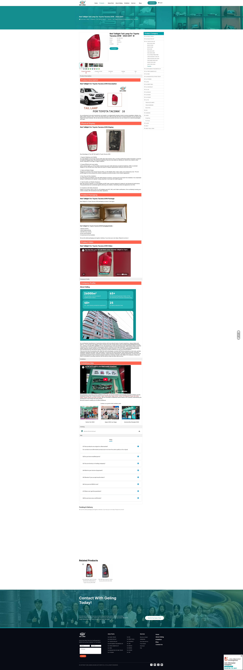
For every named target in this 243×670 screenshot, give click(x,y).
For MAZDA (148, 94)
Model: (111, 38)
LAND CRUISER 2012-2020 (153, 58)
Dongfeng (147, 118)
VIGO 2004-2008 (151, 52)
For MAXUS (148, 92)
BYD (146, 110)
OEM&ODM (142, 639)
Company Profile (98, 71)
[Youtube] (158, 665)
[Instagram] (162, 665)
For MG (147, 123)
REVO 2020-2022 (151, 43)
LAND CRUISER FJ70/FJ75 (153, 56)
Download (142, 645)
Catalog (123, 71)
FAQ (135, 71)
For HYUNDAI (148, 79)
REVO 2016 (149, 49)
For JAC (147, 89)
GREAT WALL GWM (149, 128)
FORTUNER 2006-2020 (152, 60)
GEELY (146, 125)
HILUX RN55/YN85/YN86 (152, 54)
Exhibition (111, 71)
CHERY (147, 115)
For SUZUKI (148, 97)
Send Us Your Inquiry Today (154, 618)
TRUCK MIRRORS (149, 105)
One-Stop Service (144, 641)
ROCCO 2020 (150, 45)
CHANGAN (147, 112)
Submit (83, 656)
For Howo (147, 120)
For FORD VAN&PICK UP (150, 71)
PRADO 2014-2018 (151, 62)
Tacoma (149, 66)
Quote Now (152, 2)
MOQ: (111, 42)
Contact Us (159, 644)
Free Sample (143, 643)
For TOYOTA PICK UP (150, 41)
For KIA (147, 81)
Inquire (114, 48)
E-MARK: (112, 44)
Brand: (111, 40)
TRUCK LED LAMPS (149, 102)
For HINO (147, 74)
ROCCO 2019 (150, 47)
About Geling (160, 637)
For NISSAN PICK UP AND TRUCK (153, 76)
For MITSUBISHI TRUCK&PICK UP (153, 68)
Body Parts (147, 107)
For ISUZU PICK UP (149, 38)
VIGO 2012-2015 (150, 51)
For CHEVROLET (149, 87)
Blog (157, 642)
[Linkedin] (155, 665)
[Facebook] (151, 665)
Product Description (86, 71)
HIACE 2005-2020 (151, 64)
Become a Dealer (144, 637)
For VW (147, 100)
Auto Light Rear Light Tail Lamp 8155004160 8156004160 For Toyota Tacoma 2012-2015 (89, 581)
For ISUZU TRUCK (149, 36)
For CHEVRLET (130, 641)
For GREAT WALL (149, 84)
